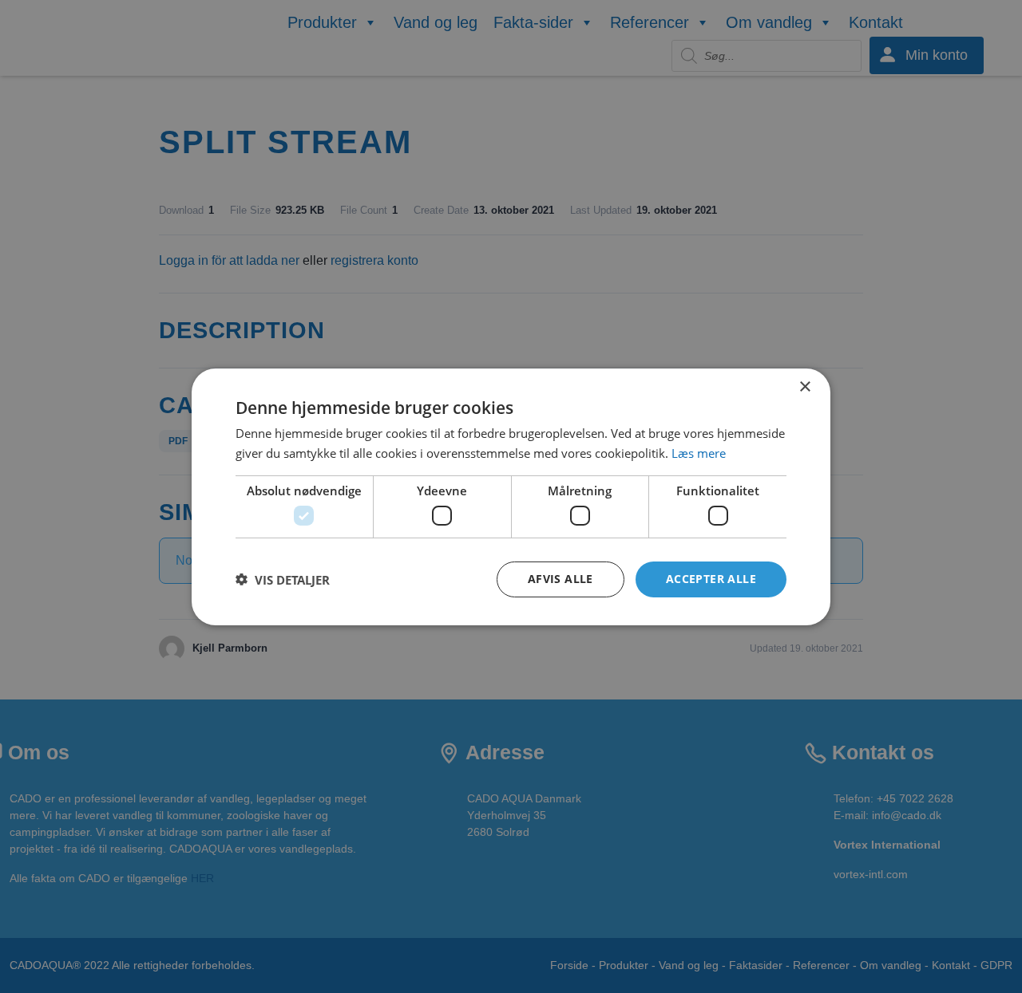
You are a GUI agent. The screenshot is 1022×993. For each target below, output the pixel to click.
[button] (283, 579)
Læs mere (698, 453)
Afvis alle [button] (560, 578)
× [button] (804, 386)
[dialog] (511, 496)
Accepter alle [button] (711, 578)
